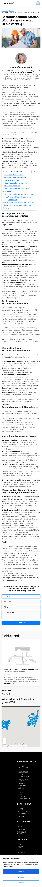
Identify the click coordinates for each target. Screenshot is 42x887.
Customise (21, 877)
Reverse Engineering (22, 784)
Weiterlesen (8, 684)
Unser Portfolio (7, 694)
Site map (21, 816)
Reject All (21, 883)
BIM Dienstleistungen (23, 775)
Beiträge (21, 826)
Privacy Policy (9, 866)
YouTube (21, 847)
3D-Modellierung (22, 771)
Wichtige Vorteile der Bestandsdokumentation (15, 176)
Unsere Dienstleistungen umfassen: (19, 198)
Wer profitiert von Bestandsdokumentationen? (17, 187)
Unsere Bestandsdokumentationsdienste (19, 192)
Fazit (6, 208)
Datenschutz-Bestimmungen (23, 812)
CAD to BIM (21, 789)
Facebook (21, 852)
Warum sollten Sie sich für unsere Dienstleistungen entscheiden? (19, 203)
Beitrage (11, 11)
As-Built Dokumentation (23, 797)
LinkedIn (21, 844)
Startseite (5, 11)
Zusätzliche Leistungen (21, 833)
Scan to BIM (21, 793)
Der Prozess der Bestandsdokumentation (15, 181)
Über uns (21, 809)
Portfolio (21, 829)
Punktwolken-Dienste (22, 780)
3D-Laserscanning (23, 767)
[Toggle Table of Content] (32, 171)
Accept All (21, 871)
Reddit (21, 850)
